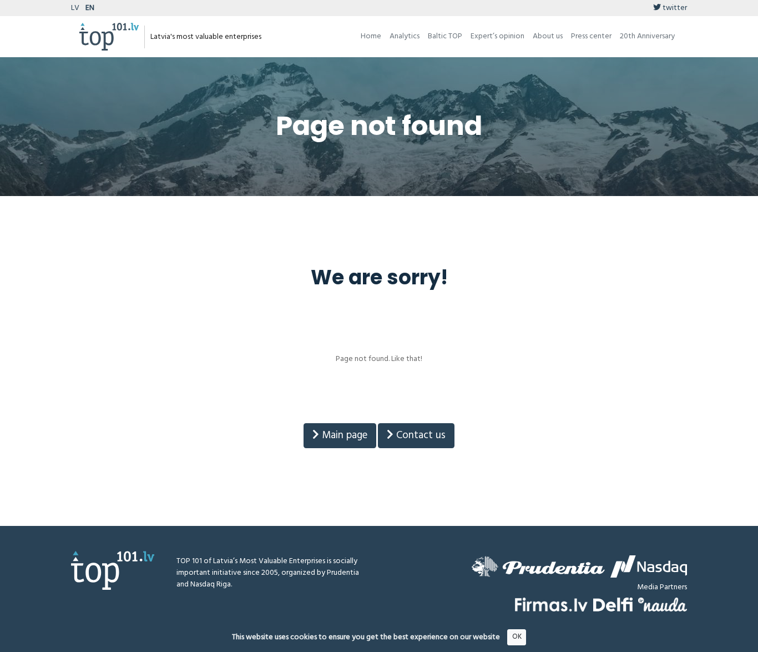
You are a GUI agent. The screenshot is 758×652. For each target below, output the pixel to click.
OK (517, 637)
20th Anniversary (647, 36)
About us (548, 36)
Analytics (405, 36)
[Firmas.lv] (551, 604)
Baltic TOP (445, 36)
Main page (343, 435)
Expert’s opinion (497, 36)
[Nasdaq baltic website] (648, 566)
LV (75, 8)
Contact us (419, 435)
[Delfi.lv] (613, 604)
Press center (591, 36)
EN (89, 8)
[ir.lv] (662, 604)
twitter (674, 8)
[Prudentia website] (538, 566)
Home (371, 36)
